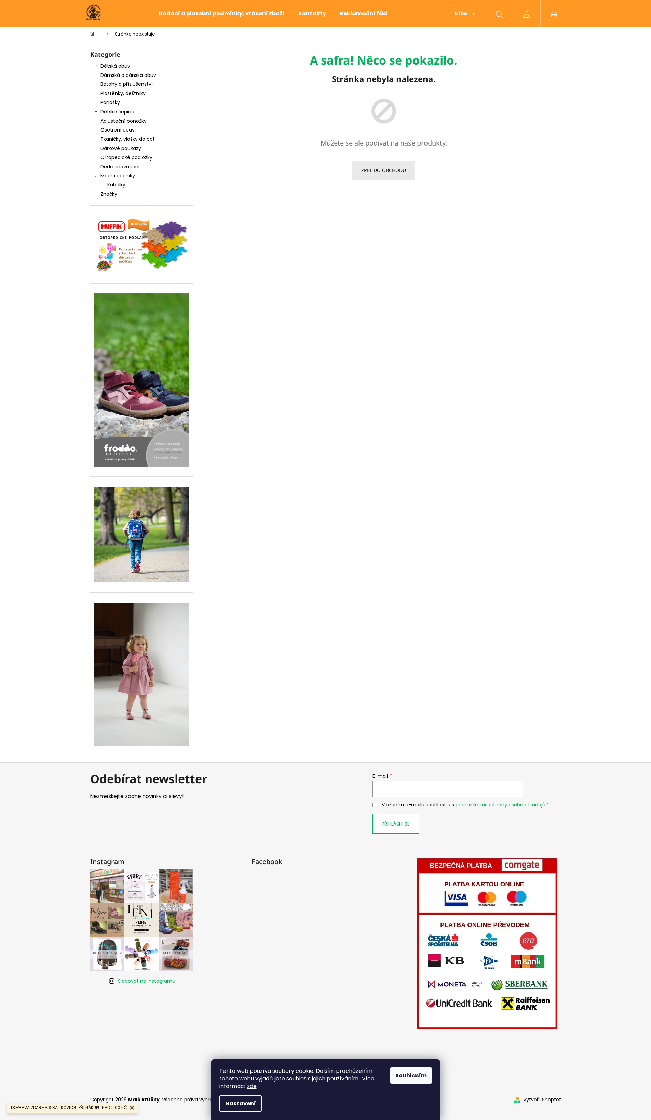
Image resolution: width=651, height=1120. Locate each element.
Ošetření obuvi (118, 129)
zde (252, 1086)
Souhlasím (411, 1075)
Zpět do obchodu (383, 170)
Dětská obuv (115, 66)
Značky (108, 194)
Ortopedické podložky (126, 157)
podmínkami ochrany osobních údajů (500, 804)
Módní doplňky (117, 175)
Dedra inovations (120, 166)
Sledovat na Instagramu (146, 981)
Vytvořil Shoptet (542, 1099)
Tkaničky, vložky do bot (127, 139)
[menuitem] (221, 13)
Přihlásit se (396, 823)
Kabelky (116, 184)
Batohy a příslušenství (126, 84)
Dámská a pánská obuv (128, 75)
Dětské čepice (117, 111)
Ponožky (110, 102)
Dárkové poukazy (120, 148)
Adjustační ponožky (123, 120)
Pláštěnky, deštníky (123, 93)
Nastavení (240, 1103)
